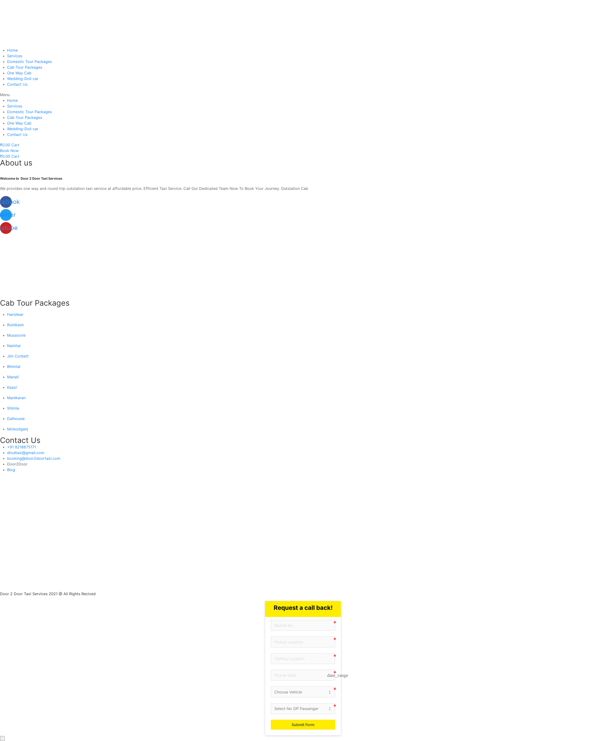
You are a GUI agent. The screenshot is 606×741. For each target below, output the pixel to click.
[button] (303, 95)
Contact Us (17, 84)
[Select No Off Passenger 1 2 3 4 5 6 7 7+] (303, 708)
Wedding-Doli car (22, 78)
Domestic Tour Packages (29, 61)
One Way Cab (19, 73)
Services (14, 56)
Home (12, 50)
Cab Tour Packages (24, 67)
